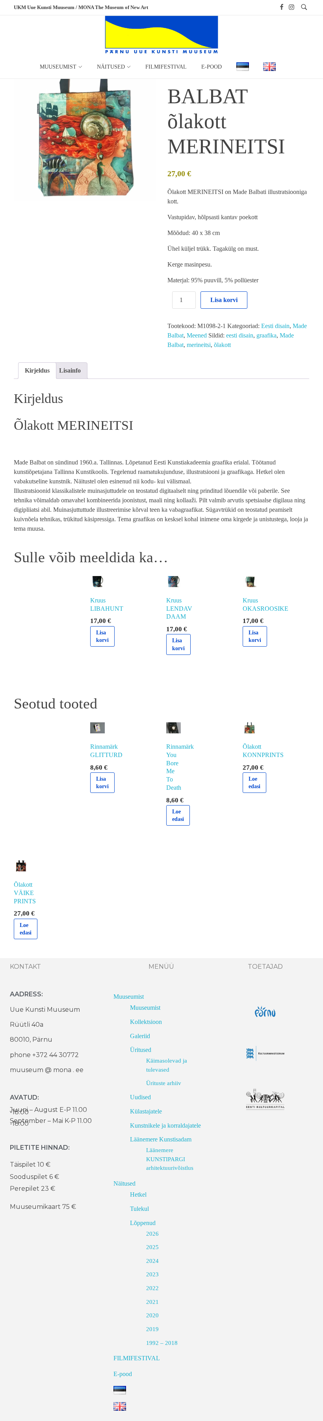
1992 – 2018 (162, 1343)
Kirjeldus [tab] (37, 370)
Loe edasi (178, 815)
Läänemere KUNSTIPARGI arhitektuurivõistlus (169, 1159)
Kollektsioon (146, 1021)
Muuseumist (128, 996)
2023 (152, 1274)
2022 (152, 1288)
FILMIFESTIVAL (136, 1358)
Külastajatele (146, 1111)
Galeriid (140, 1036)
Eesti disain (275, 326)
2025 (152, 1247)
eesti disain (239, 335)
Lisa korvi (224, 300)
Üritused (140, 1049)
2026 (152, 1234)
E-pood (122, 1374)
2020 (152, 1315)
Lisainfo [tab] (70, 370)
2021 (152, 1302)
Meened (197, 335)
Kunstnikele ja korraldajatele (165, 1125)
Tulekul (139, 1208)
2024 (152, 1261)
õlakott (222, 344)
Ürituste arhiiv (163, 1083)
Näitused (124, 1183)
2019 (152, 1329)
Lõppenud (143, 1223)
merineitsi (199, 344)
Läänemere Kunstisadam (160, 1139)
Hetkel (138, 1194)
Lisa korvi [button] (102, 636)
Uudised (140, 1097)
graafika (266, 335)
